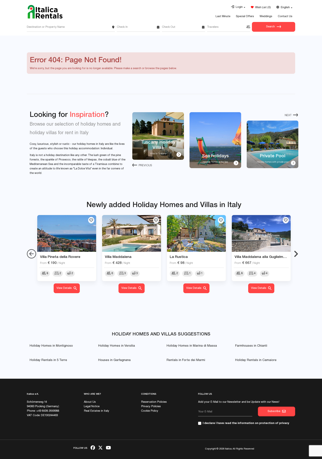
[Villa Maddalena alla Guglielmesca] (261, 233)
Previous (145, 165)
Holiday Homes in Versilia (116, 346)
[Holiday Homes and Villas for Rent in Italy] (45, 11)
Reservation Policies (154, 402)
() (262, 7)
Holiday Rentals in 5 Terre (48, 360)
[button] (238, 7)
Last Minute (223, 16)
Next (288, 115)
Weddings (266, 16)
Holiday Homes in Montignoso (51, 346)
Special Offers (245, 16)
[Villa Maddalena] (131, 233)
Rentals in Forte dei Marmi (186, 360)
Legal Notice (92, 406)
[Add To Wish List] (91, 220)
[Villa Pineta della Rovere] (66, 233)
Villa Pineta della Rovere (60, 257)
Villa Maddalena (118, 257)
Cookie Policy (149, 411)
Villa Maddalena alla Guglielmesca (263, 257)
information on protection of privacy (263, 423)
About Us (90, 402)
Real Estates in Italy (96, 411)
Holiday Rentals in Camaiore (256, 360)
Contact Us (285, 16)
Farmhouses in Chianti (251, 346)
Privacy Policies (151, 406)
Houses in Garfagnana (114, 360)
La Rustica (179, 257)
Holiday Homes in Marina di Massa (192, 346)
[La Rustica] (196, 233)
